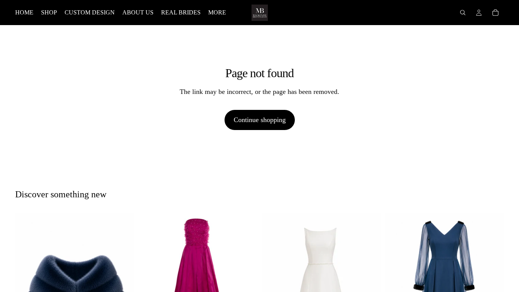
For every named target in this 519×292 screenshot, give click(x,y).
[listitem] (217, 12)
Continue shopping (260, 120)
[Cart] (495, 12)
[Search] (462, 12)
